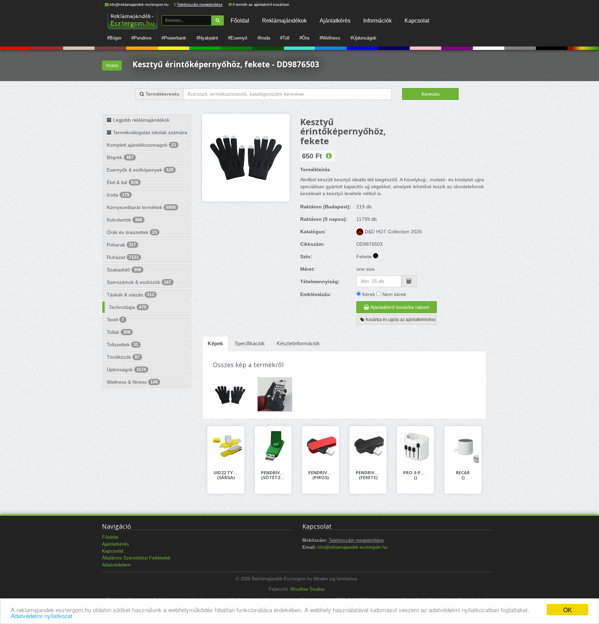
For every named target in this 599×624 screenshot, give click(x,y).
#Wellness (330, 38)
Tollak (118, 332)
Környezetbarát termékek (141, 207)
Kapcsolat (417, 20)
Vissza (112, 65)
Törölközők (123, 357)
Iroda (118, 195)
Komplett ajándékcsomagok (141, 145)
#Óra (304, 38)
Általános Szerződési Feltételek (136, 558)
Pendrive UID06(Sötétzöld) (273, 475)
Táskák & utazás (130, 294)
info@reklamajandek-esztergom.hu (139, 4)
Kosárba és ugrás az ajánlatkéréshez (400, 319)
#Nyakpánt (207, 38)
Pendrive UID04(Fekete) (368, 475)
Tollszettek (122, 344)
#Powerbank (174, 38)
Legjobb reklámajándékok (141, 120)
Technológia (127, 307)
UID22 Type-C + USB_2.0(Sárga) (226, 475)
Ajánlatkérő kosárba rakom (399, 307)
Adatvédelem (116, 564)
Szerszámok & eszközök (139, 282)
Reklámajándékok (284, 20)
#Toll (284, 38)
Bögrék (120, 157)
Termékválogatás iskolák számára (149, 132)
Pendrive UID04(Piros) (320, 475)
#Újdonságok (363, 38)
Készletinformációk (298, 343)
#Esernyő (237, 38)
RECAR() (463, 475)
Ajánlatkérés (335, 20)
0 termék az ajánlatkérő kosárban (261, 4)
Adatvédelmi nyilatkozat (41, 615)
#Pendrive (141, 38)
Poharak (121, 245)
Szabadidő (124, 269)
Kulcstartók (124, 220)
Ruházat (123, 257)
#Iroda (264, 38)
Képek (215, 343)
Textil (115, 319)
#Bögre (114, 38)
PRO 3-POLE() (415, 475)
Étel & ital (122, 182)
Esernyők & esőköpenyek (140, 170)
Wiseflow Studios (307, 589)
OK (567, 609)
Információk (377, 20)
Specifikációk (250, 343)
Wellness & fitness (132, 382)
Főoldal (240, 20)
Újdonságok (126, 369)
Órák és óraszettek (132, 232)
